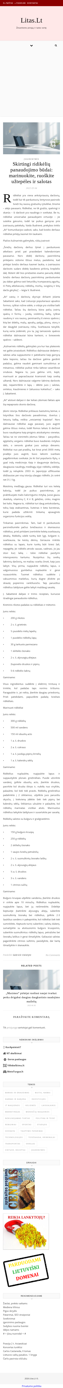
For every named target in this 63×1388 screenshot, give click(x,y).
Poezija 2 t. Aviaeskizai (15, 1343)
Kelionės (31, 1105)
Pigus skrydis (10, 1310)
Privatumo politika (31, 1386)
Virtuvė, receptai (15, 1150)
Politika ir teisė (45, 1118)
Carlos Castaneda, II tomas (17, 1351)
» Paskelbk (20, 3)
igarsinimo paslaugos (14, 1322)
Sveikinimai (9, 1318)
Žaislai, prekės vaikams (15, 1303)
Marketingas (12, 1112)
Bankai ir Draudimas (17, 1092)
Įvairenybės (31, 159)
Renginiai (10, 1124)
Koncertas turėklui (12, 1347)
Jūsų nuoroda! (14, 1333)
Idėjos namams (11, 1329)
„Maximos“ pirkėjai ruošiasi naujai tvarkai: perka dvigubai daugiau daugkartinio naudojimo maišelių (31, 997)
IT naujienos (12, 1105)
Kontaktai (32, 3)
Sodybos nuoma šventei (15, 1326)
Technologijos (14, 1137)
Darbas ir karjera (15, 1099)
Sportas (26, 1124)
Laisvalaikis (49, 1105)
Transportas (12, 1144)
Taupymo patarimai (32, 1131)
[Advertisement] (31, 83)
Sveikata (10, 1131)
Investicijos (39, 1099)
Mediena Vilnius (11, 1307)
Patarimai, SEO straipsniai (16, 1314)
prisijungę (12, 1027)
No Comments (53, 955)
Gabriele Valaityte (22, 954)
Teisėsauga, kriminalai (41, 1137)
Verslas (30, 1144)
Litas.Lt (31, 20)
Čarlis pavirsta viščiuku (15, 1358)
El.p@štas (8, 3)
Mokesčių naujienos (38, 1112)
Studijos (42, 1124)
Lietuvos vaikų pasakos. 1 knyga (20, 1354)
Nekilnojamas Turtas (17, 1118)
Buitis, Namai (42, 1092)
